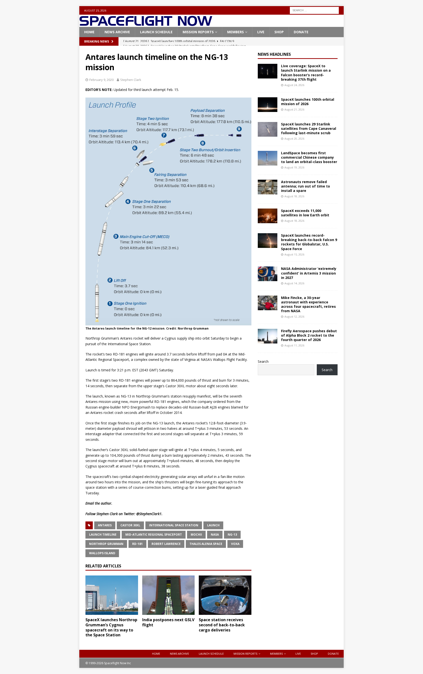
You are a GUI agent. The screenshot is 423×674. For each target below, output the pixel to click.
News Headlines (274, 54)
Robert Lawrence (166, 544)
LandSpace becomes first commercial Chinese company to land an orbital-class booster (309, 157)
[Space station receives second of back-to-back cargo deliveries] (225, 595)
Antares (105, 525)
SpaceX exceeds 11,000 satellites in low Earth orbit (305, 212)
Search (263, 361)
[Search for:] (314, 10)
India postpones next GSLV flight (168, 622)
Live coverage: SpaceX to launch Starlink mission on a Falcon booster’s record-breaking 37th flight (306, 73)
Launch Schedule (156, 32)
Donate (301, 32)
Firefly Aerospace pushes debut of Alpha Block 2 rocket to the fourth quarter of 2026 (309, 335)
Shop (279, 32)
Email (89, 503)
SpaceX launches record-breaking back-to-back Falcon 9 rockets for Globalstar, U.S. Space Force (309, 242)
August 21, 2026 (294, 109)
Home (89, 32)
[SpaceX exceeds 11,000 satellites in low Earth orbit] (267, 216)
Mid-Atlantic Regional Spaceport (153, 534)
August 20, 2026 (294, 138)
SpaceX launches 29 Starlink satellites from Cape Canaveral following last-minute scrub (308, 128)
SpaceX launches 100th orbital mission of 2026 (307, 101)
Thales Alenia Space (205, 544)
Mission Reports (198, 32)
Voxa (235, 544)
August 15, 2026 (294, 254)
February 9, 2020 (101, 79)
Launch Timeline (103, 534)
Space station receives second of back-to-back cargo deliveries (222, 625)
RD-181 (137, 544)
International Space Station (173, 525)
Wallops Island (102, 553)
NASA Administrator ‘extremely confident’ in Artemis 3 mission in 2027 (308, 273)
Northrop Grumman (106, 544)
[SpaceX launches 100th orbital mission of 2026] (267, 104)
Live (260, 32)
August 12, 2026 (294, 316)
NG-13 (232, 534)
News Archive (117, 32)
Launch (213, 525)
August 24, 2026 (294, 85)
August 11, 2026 (294, 345)
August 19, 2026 (294, 167)
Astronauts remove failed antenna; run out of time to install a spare (305, 186)
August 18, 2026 (294, 196)
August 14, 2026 (294, 283)
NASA (215, 534)
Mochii (196, 534)
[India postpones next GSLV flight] (168, 595)
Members (235, 32)
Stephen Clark (130, 79)
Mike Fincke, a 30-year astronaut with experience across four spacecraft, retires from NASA (308, 304)
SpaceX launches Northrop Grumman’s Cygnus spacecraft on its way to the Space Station (111, 627)
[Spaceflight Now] (145, 24)
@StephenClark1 (149, 513)
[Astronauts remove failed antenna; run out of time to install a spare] (267, 187)
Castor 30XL (130, 525)
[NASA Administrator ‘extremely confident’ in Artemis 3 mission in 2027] (267, 273)
